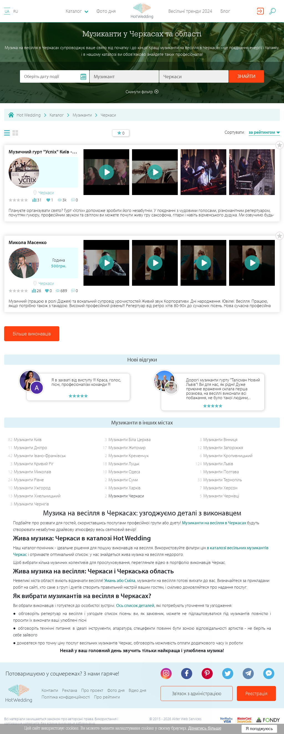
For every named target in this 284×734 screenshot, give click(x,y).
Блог (225, 11)
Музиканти (82, 115)
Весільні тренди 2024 (190, 11)
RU (15, 11)
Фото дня (106, 11)
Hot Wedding (29, 115)
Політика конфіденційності (66, 697)
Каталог (57, 115)
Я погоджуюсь (259, 728)
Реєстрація (256, 693)
